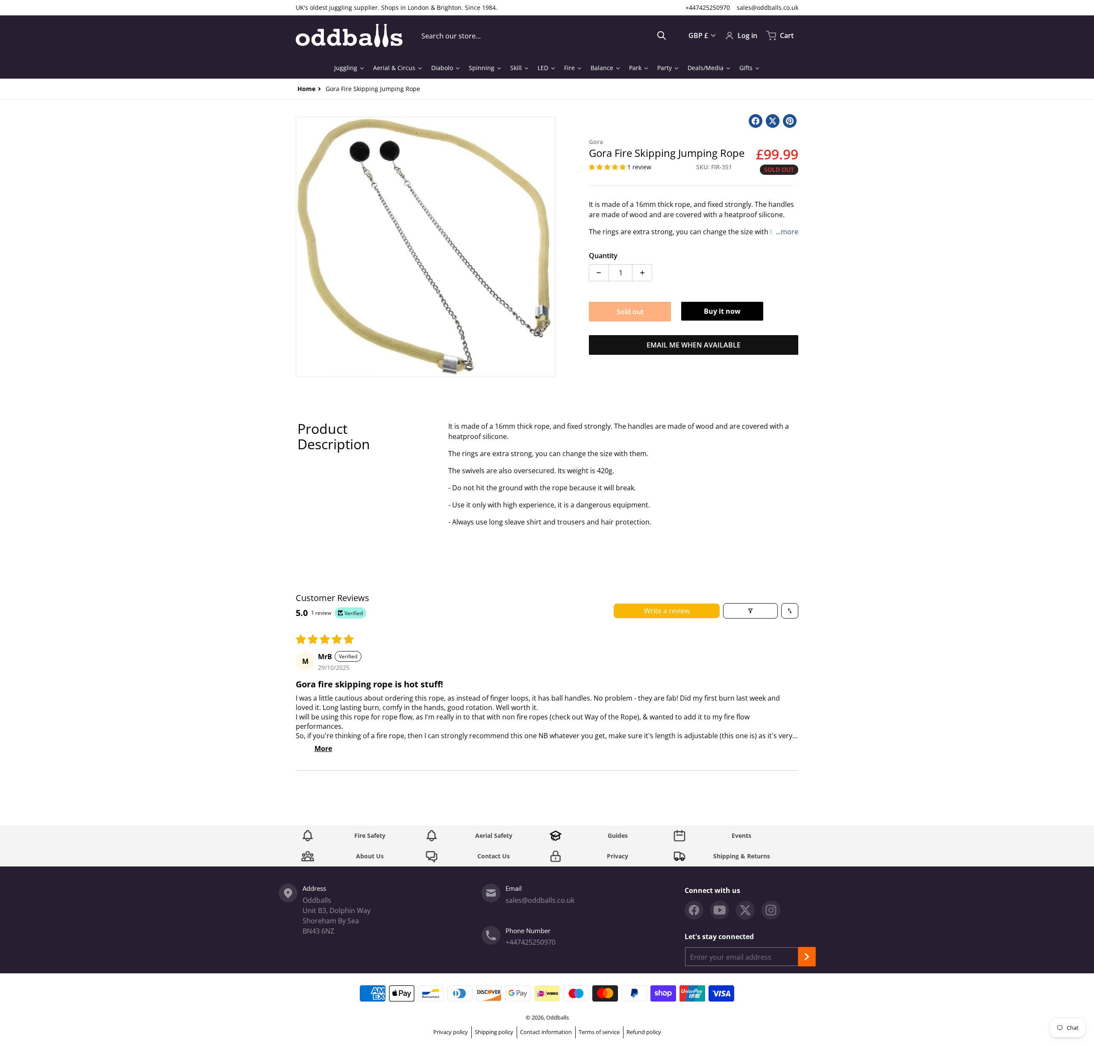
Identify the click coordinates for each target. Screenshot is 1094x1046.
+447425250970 (707, 7)
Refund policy (643, 1032)
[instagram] (771, 910)
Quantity (603, 255)
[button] (608, 167)
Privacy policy (450, 1032)
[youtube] (719, 910)
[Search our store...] (661, 35)
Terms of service (599, 1032)
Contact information (546, 1032)
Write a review (667, 611)
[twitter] (745, 910)
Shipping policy (494, 1032)
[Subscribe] (807, 956)
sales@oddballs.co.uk (767, 7)
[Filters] (750, 611)
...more (787, 231)
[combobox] (543, 35)
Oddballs (557, 1017)
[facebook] (694, 910)
